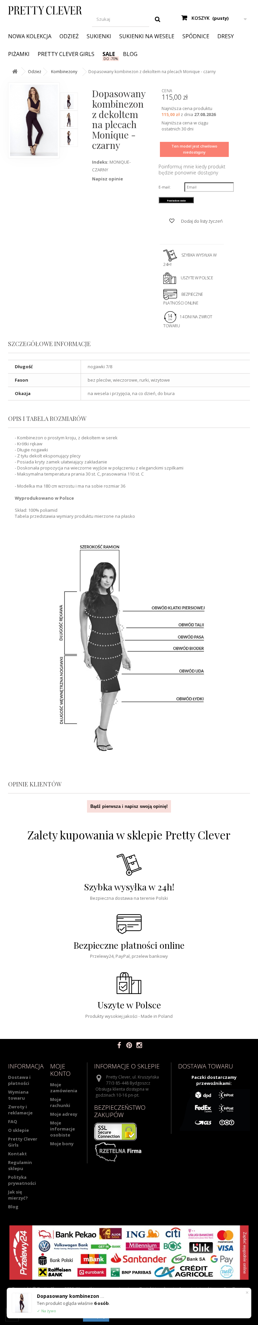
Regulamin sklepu (20, 1165)
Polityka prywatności (22, 1180)
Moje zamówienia (63, 1088)
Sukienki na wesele (146, 36)
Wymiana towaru (18, 1095)
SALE (108, 54)
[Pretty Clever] (45, 10)
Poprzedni (75, 85)
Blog (130, 54)
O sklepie (18, 1130)
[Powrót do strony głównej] (14, 71)
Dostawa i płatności (19, 1080)
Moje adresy (63, 1114)
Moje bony (62, 1144)
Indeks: (100, 162)
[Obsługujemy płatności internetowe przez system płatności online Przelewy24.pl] (129, 1252)
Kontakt (17, 1154)
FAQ (12, 1121)
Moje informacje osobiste (62, 1129)
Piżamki (19, 54)
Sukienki (99, 36)
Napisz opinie (107, 179)
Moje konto (60, 1070)
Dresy (225, 36)
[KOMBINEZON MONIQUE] (69, 101)
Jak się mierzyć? (18, 1195)
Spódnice (195, 36)
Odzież (69, 36)
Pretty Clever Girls (66, 54)
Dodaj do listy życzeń (201, 221)
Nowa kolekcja (29, 36)
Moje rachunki (60, 1102)
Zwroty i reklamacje (20, 1110)
